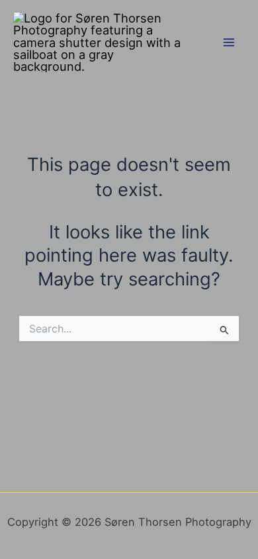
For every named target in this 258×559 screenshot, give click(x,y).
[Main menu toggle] (229, 42)
